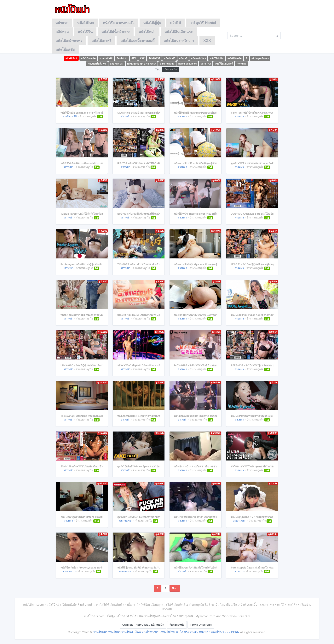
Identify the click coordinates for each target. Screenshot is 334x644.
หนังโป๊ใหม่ (71, 58)
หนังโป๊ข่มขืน (216, 58)
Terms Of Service (201, 624)
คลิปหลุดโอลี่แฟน (97, 63)
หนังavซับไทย (198, 58)
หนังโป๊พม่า (147, 32)
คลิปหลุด (62, 32)
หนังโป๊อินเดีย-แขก (178, 32)
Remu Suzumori (187, 63)
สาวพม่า (125, 116)
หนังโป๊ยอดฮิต (88, 58)
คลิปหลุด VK (116, 63)
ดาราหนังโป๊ (106, 58)
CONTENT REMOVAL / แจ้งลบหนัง (143, 624)
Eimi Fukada (167, 63)
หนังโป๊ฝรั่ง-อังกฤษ (115, 32)
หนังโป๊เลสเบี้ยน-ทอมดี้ (137, 40)
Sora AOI (205, 63)
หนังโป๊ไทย (85, 23)
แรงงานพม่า (125, 520)
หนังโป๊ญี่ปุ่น (152, 23)
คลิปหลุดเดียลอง (260, 58)
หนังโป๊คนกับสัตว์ (224, 63)
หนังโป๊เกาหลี (101, 40)
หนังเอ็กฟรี (169, 58)
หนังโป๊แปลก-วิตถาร (179, 40)
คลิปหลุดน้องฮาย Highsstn (141, 63)
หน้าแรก (61, 23)
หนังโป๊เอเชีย (65, 49)
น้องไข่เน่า (122, 58)
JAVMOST (154, 58)
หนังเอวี (183, 58)
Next (175, 588)
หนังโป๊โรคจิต (234, 58)
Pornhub (241, 63)
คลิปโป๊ (175, 23)
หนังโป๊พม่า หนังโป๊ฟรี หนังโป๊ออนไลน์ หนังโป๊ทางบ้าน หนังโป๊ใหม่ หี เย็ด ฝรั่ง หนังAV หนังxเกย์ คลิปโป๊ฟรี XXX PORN (166, 632)
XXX (207, 40)
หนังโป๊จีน (85, 32)
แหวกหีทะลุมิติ (69, 116)
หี (246, 58)
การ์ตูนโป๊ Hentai (203, 23)
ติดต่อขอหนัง (177, 624)
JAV (133, 58)
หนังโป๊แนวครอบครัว (119, 23)
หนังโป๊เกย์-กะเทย (69, 40)
